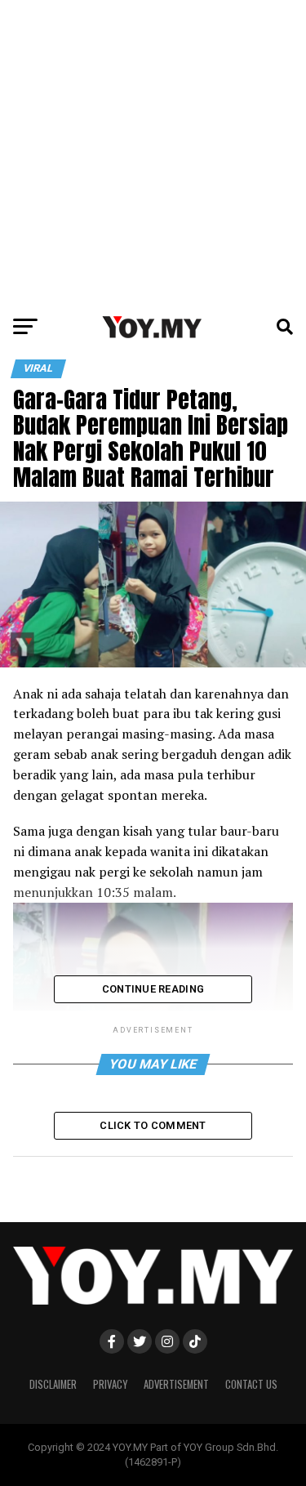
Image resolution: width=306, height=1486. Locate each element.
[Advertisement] (153, 153)
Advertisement (176, 1384)
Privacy (110, 1384)
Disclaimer (53, 1384)
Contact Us (251, 1384)
